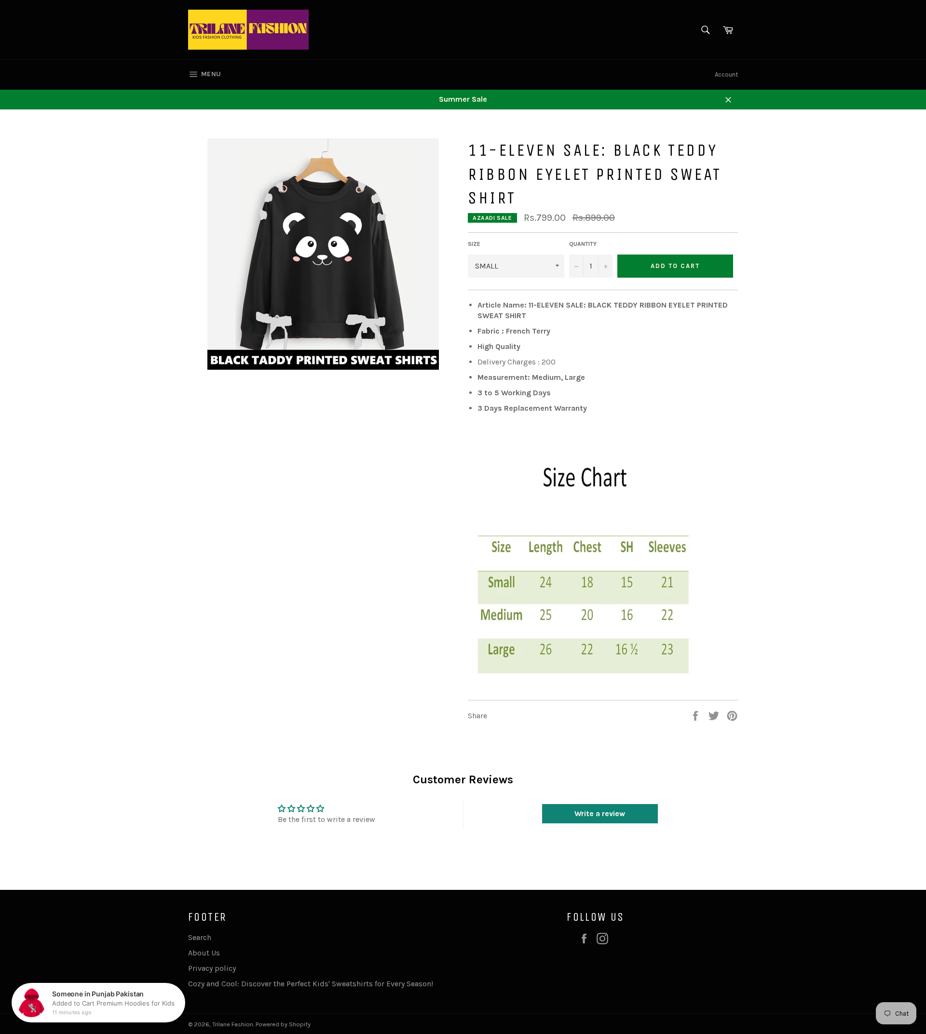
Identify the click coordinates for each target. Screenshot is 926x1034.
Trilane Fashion (232, 1024)
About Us (204, 952)
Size (474, 244)
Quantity (583, 244)
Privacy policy (212, 968)
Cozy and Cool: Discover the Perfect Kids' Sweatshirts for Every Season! (310, 983)
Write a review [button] (599, 813)
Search (199, 937)
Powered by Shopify (283, 1024)
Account (726, 74)
